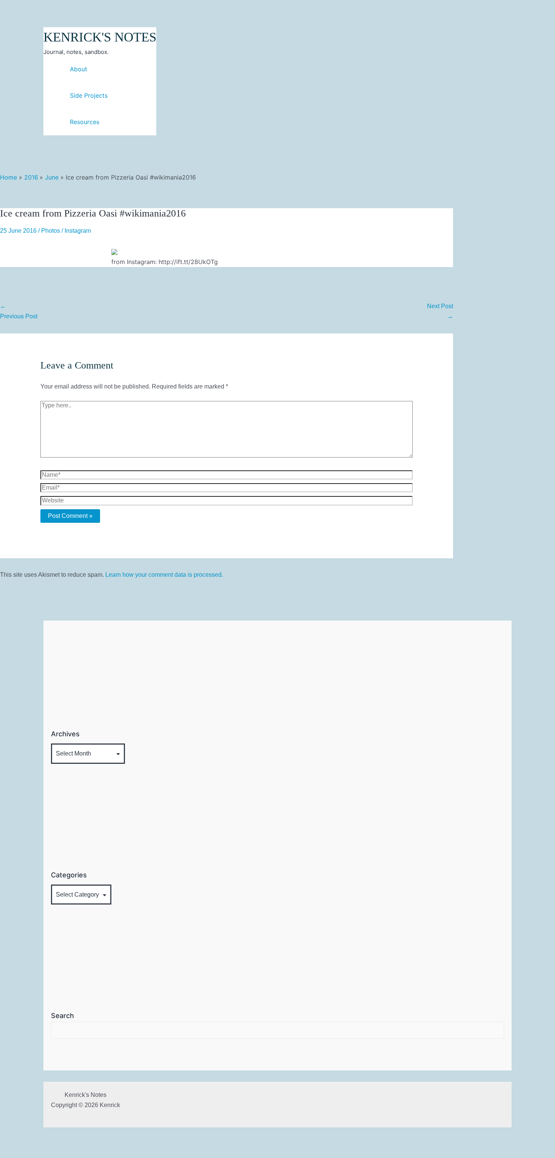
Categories (69, 875)
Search (62, 1016)
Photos (50, 230)
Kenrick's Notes (99, 37)
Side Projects (89, 95)
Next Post (440, 311)
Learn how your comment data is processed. (164, 574)
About (78, 69)
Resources (84, 122)
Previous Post (18, 311)
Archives (65, 734)
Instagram (78, 230)
